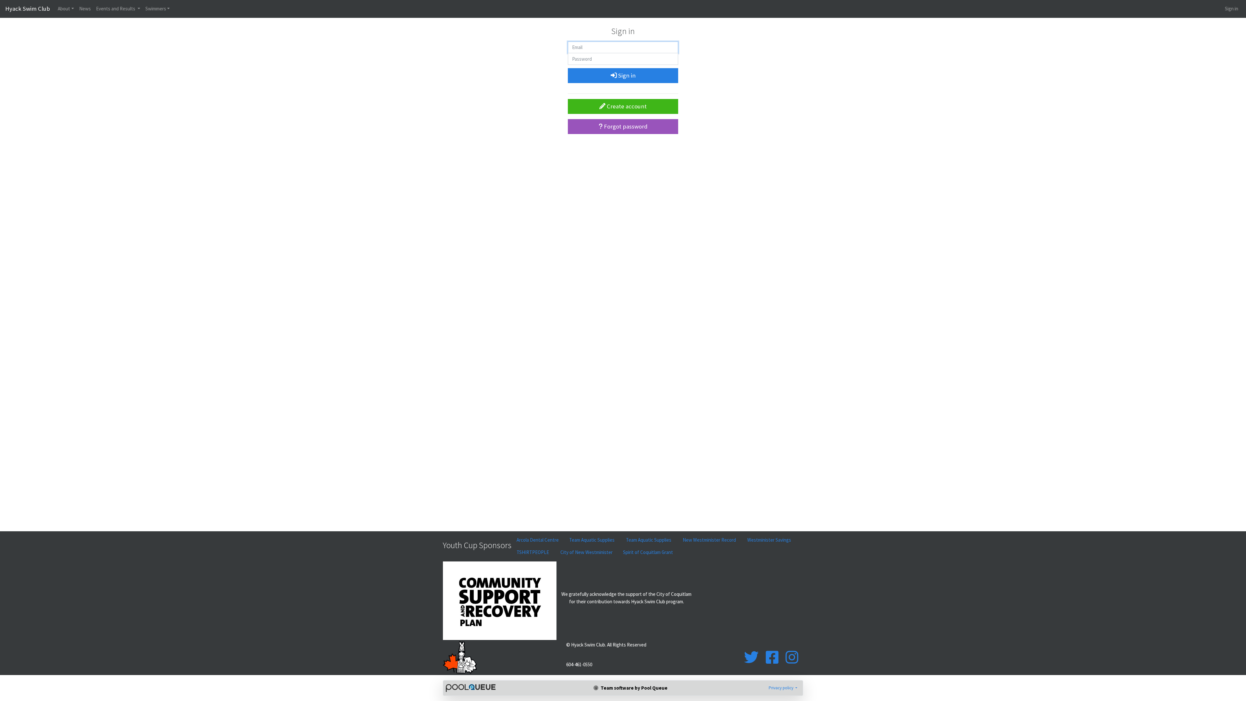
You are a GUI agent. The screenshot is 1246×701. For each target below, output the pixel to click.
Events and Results (116, 9)
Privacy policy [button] (781, 688)
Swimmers (155, 9)
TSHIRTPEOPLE (533, 552)
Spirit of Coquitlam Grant (648, 552)
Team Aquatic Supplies (592, 540)
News (85, 9)
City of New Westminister (586, 552)
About (64, 9)
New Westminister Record (710, 540)
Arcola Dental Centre (538, 540)
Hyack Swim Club (27, 8)
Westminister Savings (769, 540)
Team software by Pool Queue (633, 688)
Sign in (1231, 9)
